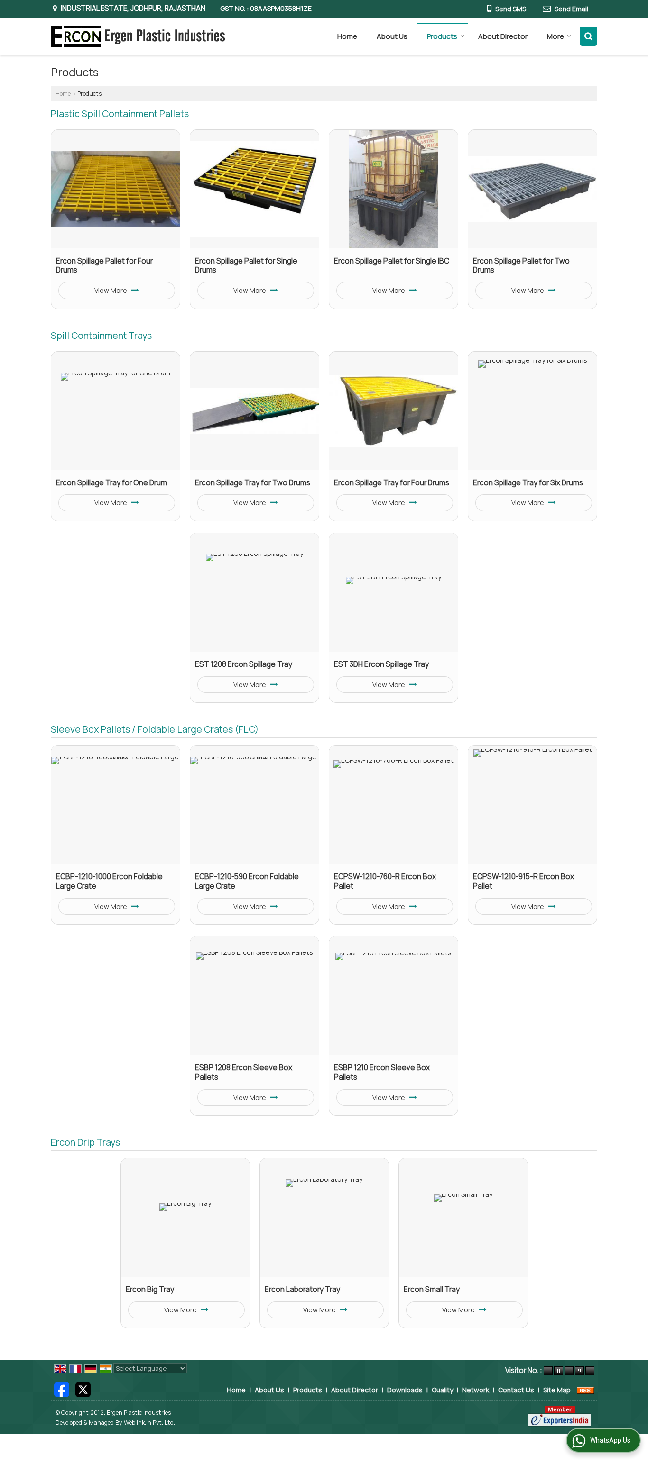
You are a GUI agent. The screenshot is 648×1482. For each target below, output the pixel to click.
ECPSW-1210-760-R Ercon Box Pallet (385, 881)
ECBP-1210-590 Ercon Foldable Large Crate (247, 881)
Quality (442, 1389)
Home (347, 36)
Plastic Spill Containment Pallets (120, 113)
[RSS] (585, 1389)
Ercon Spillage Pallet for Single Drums (246, 265)
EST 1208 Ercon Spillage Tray (243, 664)
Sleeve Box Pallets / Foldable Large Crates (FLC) (155, 729)
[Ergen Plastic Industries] (138, 36)
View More (111, 290)
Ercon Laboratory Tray (302, 1289)
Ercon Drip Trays (85, 1142)
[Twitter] (83, 1388)
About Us (392, 36)
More (555, 36)
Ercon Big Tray (150, 1289)
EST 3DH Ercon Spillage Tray (381, 664)
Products (442, 36)
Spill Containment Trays (101, 335)
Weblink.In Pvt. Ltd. (149, 1422)
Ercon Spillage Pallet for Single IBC (391, 261)
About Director (503, 36)
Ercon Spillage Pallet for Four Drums (104, 265)
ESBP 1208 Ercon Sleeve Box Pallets (243, 1072)
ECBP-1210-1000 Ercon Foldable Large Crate (109, 881)
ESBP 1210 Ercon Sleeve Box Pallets (382, 1072)
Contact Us (516, 1389)
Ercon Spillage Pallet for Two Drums (521, 265)
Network (475, 1389)
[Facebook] (61, 1388)
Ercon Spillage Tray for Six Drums (528, 483)
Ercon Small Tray (432, 1289)
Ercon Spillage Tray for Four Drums (391, 483)
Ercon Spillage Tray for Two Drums (252, 483)
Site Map (557, 1389)
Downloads (405, 1389)
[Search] (588, 36)
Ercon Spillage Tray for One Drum (111, 483)
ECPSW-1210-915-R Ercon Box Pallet (523, 881)
